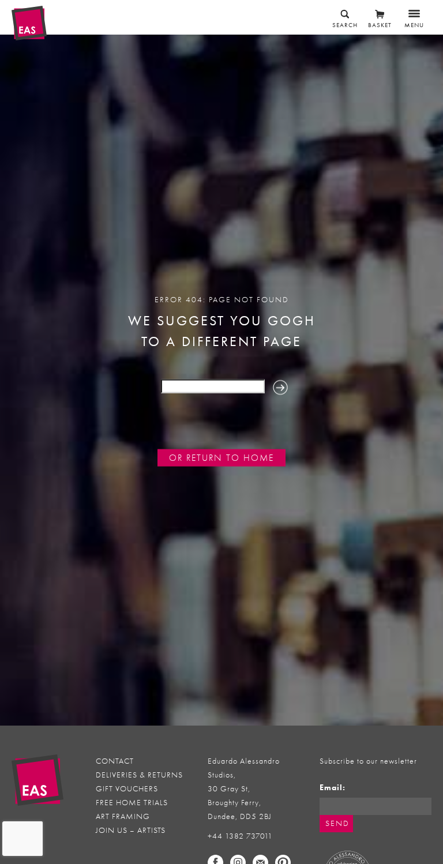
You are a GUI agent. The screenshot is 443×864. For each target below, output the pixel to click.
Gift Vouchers (127, 789)
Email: (333, 787)
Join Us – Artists (131, 830)
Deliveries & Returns (139, 775)
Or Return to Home (221, 458)
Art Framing (123, 816)
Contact (115, 761)
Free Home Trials (132, 802)
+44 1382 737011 (240, 836)
